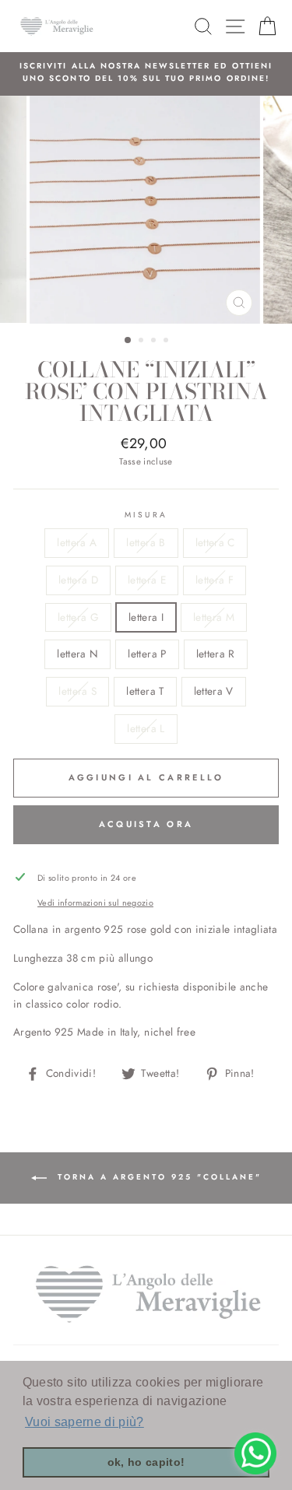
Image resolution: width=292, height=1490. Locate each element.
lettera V (214, 691)
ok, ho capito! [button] (146, 1462)
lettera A (77, 542)
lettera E (147, 579)
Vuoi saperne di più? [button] (84, 1422)
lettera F (214, 579)
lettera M (213, 617)
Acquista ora (146, 824)
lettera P (147, 653)
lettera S (77, 691)
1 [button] (128, 341)
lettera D (78, 579)
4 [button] (167, 341)
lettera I (146, 617)
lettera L (145, 728)
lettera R (215, 653)
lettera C (215, 542)
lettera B (145, 542)
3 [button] (155, 341)
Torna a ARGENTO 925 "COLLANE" (157, 1177)
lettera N (77, 653)
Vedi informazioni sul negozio (95, 902)
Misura (146, 515)
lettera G (78, 617)
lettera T (145, 691)
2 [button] (142, 341)
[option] (146, 73)
